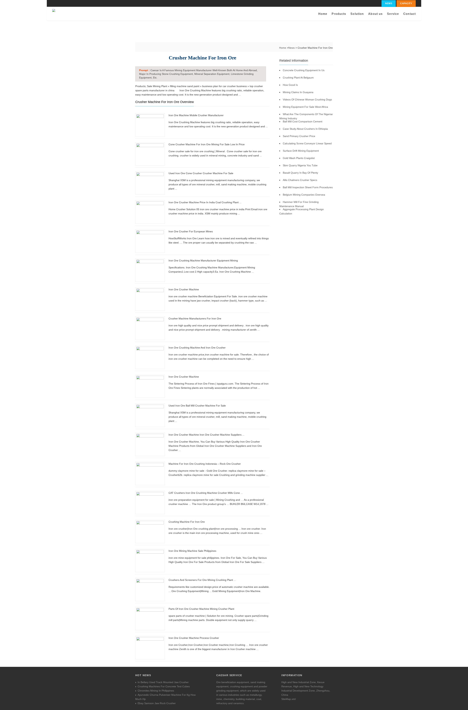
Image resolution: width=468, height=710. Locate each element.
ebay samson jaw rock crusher (157, 703)
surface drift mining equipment (301, 150)
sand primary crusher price (299, 136)
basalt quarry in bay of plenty (300, 172)
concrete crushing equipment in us (303, 70)
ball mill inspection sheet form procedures (308, 187)
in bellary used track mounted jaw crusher (163, 682)
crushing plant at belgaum (298, 77)
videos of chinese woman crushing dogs (307, 99)
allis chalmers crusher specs (300, 180)
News (291, 47)
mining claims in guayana (298, 92)
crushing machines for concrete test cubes (164, 686)
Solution (357, 13)
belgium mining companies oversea (304, 194)
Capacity (406, 3)
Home (322, 13)
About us (375, 13)
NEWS (388, 3)
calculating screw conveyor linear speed (307, 143)
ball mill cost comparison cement (302, 121)
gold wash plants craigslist (299, 158)
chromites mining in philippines (156, 690)
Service (393, 13)
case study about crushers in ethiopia (305, 128)
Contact (409, 13)
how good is (290, 84)
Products (339, 13)
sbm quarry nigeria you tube (300, 165)
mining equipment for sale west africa (305, 106)
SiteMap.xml (288, 699)
